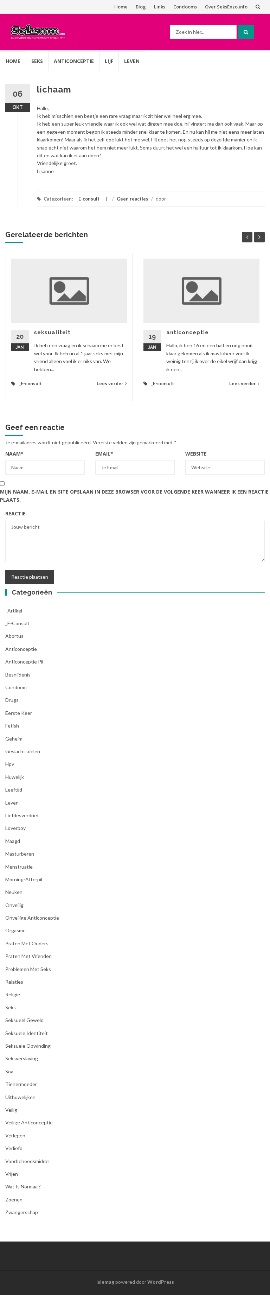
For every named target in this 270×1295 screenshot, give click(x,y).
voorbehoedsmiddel (27, 1161)
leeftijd (13, 790)
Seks (37, 61)
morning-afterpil (23, 879)
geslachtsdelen (22, 751)
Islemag (105, 1282)
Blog (141, 7)
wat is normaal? (23, 1186)
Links (159, 7)
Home (121, 7)
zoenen (13, 1199)
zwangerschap (21, 1212)
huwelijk (14, 777)
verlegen (15, 1135)
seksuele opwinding (28, 1046)
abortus (14, 636)
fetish (12, 726)
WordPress (160, 1282)
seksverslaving (21, 1058)
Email (104, 453)
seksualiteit (52, 332)
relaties (14, 982)
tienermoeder (21, 1084)
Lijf (109, 61)
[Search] (246, 32)
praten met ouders (27, 943)
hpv (9, 764)
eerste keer (18, 713)
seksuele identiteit (26, 1033)
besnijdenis (18, 675)
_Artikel (13, 611)
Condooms (185, 7)
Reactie (15, 513)
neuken (13, 892)
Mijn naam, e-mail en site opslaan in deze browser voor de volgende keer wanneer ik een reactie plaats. (134, 495)
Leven (132, 61)
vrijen (11, 1174)
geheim (13, 739)
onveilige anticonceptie (32, 918)
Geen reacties (132, 199)
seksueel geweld (24, 1020)
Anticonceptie (74, 61)
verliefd (13, 1148)
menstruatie (19, 867)
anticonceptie (187, 332)
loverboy (15, 828)
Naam (14, 453)
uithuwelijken (20, 1097)
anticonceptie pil (24, 662)
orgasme (15, 930)
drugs (12, 700)
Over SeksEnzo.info (226, 7)
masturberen (19, 854)
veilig (11, 1110)
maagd (12, 841)
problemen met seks (28, 969)
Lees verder (110, 383)
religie (12, 994)
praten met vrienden (28, 956)
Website (196, 453)
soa (9, 1071)
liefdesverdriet (22, 815)
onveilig (14, 905)
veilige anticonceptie (29, 1122)
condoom (16, 687)
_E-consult (88, 199)
